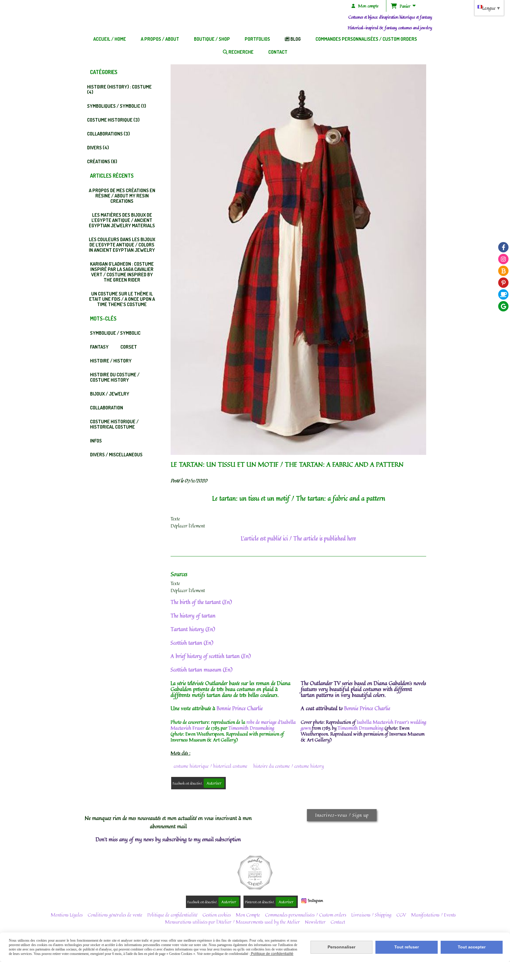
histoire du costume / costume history (288, 766)
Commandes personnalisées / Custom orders (305, 914)
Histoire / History (111, 361)
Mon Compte (248, 914)
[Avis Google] (503, 306)
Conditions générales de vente (115, 914)
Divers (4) (98, 148)
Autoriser (214, 783)
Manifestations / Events (433, 914)
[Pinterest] (503, 282)
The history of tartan (193, 615)
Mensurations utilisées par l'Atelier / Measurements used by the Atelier (232, 921)
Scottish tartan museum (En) (202, 669)
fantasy (99, 347)
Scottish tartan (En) (192, 642)
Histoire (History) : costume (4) (119, 89)
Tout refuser (406, 947)
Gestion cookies (216, 914)
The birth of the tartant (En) (201, 602)
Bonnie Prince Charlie (240, 708)
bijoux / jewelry (109, 394)
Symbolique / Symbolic (115, 333)
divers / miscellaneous (116, 455)
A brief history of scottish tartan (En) (211, 656)
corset (128, 347)
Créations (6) (102, 161)
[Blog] (503, 271)
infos (96, 441)
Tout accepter (472, 947)
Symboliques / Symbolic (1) (116, 106)
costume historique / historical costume (210, 766)
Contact (338, 921)
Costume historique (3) (113, 120)
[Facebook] (503, 247)
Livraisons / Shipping (371, 914)
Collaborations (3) (108, 134)
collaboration (106, 408)
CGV (401, 914)
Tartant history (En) (193, 629)
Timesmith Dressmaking (251, 727)
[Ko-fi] (503, 294)
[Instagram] (503, 259)
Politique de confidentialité (172, 914)
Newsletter (315, 921)
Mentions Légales (67, 914)
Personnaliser (341, 947)
